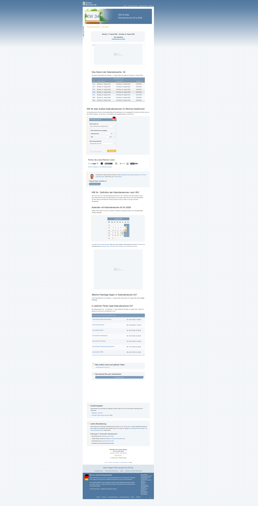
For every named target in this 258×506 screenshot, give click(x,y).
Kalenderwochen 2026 (108, 436)
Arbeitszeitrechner (145, 486)
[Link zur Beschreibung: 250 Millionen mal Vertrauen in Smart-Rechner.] (114, 118)
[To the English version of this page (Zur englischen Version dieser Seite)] (152, 497)
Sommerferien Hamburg (98, 341)
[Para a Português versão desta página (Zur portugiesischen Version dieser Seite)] (148, 497)
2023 (93, 84)
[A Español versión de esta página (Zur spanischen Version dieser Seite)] (150, 497)
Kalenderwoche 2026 (118, 39)
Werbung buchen (143, 5)
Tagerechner (143, 487)
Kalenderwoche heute (145, 477)
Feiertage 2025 (144, 478)
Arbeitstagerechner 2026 (146, 476)
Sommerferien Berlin (97, 330)
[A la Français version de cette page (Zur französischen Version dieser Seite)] (149, 497)
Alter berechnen (144, 492)
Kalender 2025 (105, 246)
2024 (93, 86)
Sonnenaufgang (144, 485)
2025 (93, 89)
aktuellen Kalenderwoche (118, 438)
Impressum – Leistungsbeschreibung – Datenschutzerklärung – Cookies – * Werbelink (121, 497)
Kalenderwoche (95, 133)
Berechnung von (94, 124)
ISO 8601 (120, 195)
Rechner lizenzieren (133, 5)
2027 (93, 95)
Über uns (151, 5)
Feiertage (139, 244)
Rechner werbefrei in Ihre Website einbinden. (100, 167)
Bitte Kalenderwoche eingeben (99, 130)
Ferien (113, 311)
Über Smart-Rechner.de (111, 471)
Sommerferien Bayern (98, 325)
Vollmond (143, 483)
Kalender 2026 (114, 246)
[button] (115, 126)
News (121, 471)
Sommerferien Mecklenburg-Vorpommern (103, 346)
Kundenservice (99, 471)
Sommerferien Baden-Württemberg (101, 319)
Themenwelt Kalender (103, 244)
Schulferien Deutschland (146, 479)
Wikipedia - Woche (97, 413)
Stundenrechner (144, 489)
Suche (125, 5)
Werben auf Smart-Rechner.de (134, 471)
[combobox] (101, 126)
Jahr (92, 136)
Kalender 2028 (133, 246)
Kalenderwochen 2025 (108, 441)
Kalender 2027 (122, 246)
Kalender (143, 481)
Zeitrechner (143, 490)
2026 (93, 92)
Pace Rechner (144, 494)
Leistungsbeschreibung (97, 151)
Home (106, 462)
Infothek (110, 462)
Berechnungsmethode (95, 141)
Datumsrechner (144, 491)
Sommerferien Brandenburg (99, 335)
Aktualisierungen (125, 175)
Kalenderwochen (95, 184)
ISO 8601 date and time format (100, 415)
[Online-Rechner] (90, 5)
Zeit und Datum (116, 462)
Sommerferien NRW (97, 352)
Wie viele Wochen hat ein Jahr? (103, 367)
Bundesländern (100, 311)
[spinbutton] (109, 133)
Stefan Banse (118, 176)
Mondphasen (143, 482)
